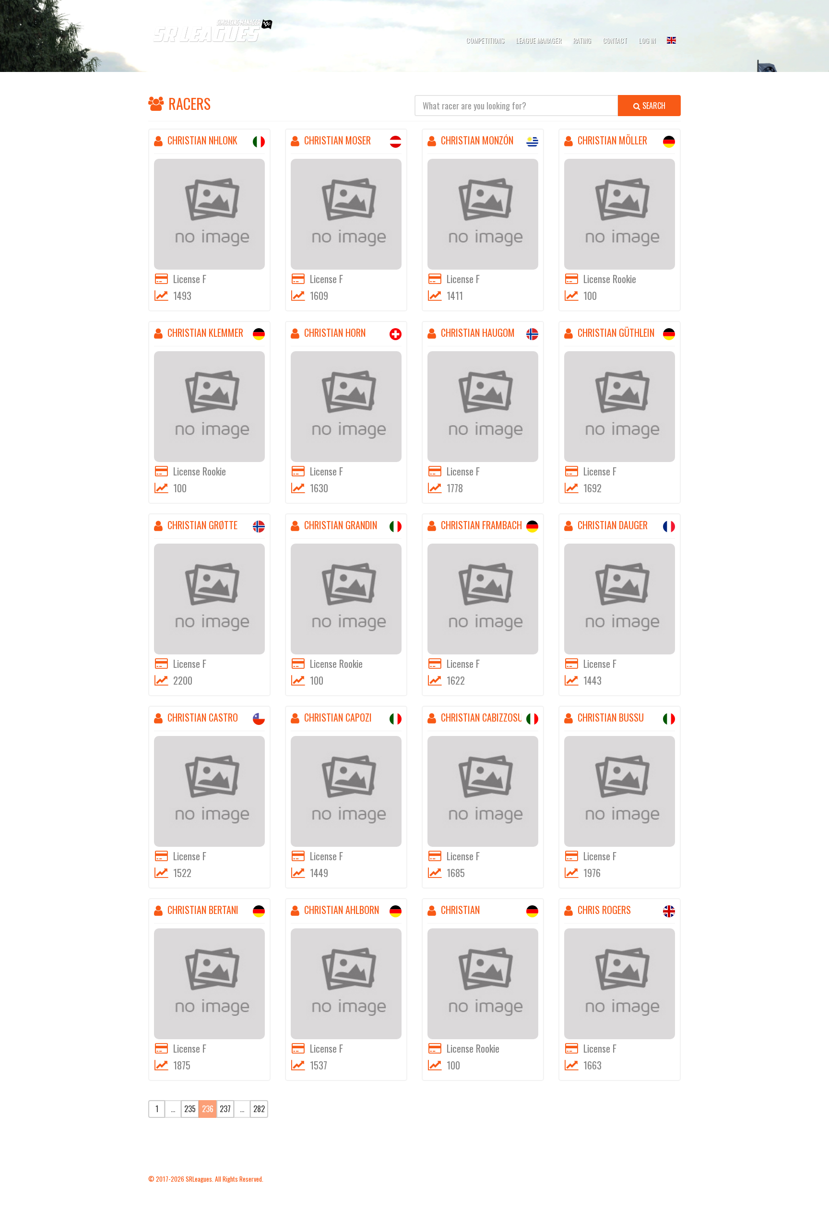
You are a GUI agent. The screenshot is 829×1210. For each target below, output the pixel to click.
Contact (615, 40)
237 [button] (225, 1109)
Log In (647, 40)
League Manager (538, 40)
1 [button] (156, 1109)
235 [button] (190, 1109)
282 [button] (259, 1109)
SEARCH (652, 105)
